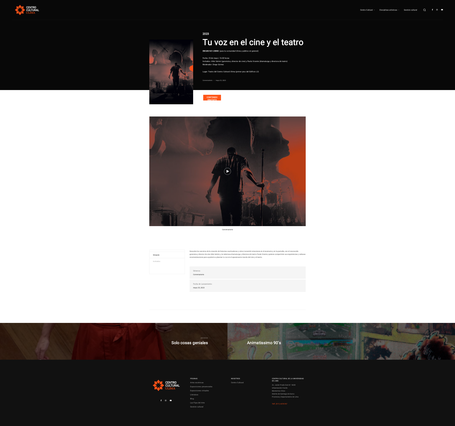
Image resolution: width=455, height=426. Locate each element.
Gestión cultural (410, 10)
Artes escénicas (197, 383)
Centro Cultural (366, 10)
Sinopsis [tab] (156, 255)
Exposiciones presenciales (201, 387)
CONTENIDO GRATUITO (212, 98)
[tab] (167, 266)
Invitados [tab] (156, 261)
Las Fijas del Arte (197, 403)
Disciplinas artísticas (388, 10)
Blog (192, 399)
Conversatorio (207, 80)
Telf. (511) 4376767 (279, 404)
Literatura (194, 395)
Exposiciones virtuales (199, 391)
